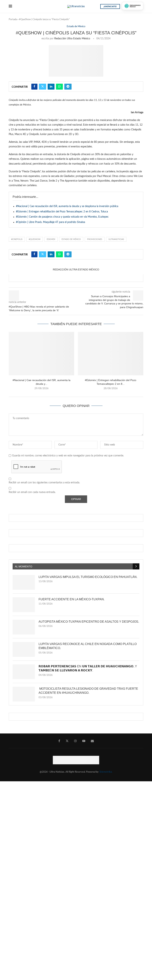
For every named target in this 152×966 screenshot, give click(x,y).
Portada (13, 19)
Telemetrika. (105, 772)
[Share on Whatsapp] (59, 87)
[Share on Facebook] (34, 87)
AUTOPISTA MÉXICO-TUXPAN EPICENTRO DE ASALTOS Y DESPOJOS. (89, 621)
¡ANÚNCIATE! (110, 6)
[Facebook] (59, 741)
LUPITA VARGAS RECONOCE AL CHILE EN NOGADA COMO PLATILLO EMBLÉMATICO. (88, 646)
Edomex (51, 239)
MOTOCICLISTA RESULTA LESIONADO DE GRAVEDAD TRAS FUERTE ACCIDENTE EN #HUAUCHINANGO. (88, 690)
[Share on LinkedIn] (51, 87)
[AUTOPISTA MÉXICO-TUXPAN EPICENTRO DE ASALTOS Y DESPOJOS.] (24, 627)
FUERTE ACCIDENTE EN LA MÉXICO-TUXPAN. (72, 599)
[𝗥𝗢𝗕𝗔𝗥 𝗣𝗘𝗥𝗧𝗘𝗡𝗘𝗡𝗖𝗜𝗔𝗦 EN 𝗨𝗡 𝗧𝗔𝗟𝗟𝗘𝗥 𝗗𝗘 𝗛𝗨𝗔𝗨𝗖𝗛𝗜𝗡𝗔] (24, 671)
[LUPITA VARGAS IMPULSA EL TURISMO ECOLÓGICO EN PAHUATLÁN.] (24, 582)
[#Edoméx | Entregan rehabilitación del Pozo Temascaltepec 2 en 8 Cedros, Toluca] (110, 353)
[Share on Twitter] (42, 87)
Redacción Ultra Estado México (72, 38)
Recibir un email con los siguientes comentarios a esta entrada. (44, 482)
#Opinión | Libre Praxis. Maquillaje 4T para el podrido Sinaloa (50, 222)
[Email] (92, 741)
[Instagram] (75, 741)
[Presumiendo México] (132, 6)
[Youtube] (83, 741)
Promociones (94, 239)
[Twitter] (67, 741)
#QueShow (34, 239)
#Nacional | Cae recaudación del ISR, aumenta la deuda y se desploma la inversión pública (67, 206)
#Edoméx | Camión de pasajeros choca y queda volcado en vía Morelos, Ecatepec (62, 217)
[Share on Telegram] (68, 87)
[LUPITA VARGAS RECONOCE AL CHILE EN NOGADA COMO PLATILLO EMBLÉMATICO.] (24, 649)
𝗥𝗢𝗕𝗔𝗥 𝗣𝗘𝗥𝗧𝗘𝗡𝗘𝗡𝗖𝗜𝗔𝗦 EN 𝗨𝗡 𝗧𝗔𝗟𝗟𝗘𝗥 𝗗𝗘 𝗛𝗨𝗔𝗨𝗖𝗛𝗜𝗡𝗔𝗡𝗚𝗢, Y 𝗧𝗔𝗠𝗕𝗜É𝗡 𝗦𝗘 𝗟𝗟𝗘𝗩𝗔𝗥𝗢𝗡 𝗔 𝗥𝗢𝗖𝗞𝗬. (88, 668)
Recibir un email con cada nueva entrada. (32, 492)
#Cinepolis (16, 239)
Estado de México (71, 239)
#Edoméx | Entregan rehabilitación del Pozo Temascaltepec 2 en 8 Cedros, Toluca (62, 211)
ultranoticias (116, 239)
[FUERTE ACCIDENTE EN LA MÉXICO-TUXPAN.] (24, 604)
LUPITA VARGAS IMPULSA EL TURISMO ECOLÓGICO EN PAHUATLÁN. (88, 576)
